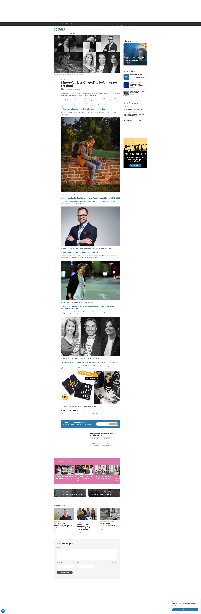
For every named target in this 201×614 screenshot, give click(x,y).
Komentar (60, 547)
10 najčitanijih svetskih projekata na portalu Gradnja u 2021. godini (80, 413)
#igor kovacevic (106, 438)
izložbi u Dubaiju (72, 203)
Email (78, 562)
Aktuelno (73, 25)
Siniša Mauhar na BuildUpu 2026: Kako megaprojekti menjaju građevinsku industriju (135, 59)
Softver (79, 522)
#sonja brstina (94, 443)
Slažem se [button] (185, 610)
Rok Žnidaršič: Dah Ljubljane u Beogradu (80, 252)
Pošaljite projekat (64, 24)
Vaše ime (59, 562)
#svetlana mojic (105, 443)
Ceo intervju (74, 114)
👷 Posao (123, 25)
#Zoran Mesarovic (106, 445)
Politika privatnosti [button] (177, 605)
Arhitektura (82, 25)
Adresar (72, 33)
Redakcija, (65, 89)
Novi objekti (67, 491)
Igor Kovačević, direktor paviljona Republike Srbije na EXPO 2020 (91, 198)
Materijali (107, 491)
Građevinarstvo (93, 25)
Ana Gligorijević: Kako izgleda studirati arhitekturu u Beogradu (89, 362)
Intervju (103, 25)
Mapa (117, 25)
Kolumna (110, 25)
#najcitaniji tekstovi (107, 440)
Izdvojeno (110, 521)
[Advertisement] (73, 444)
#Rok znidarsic (107, 441)
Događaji (131, 25)
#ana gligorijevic (95, 438)
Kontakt (56, 24)
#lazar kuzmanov (95, 440)
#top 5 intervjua (95, 445)
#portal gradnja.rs (95, 441)
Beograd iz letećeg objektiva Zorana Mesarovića (83, 109)
